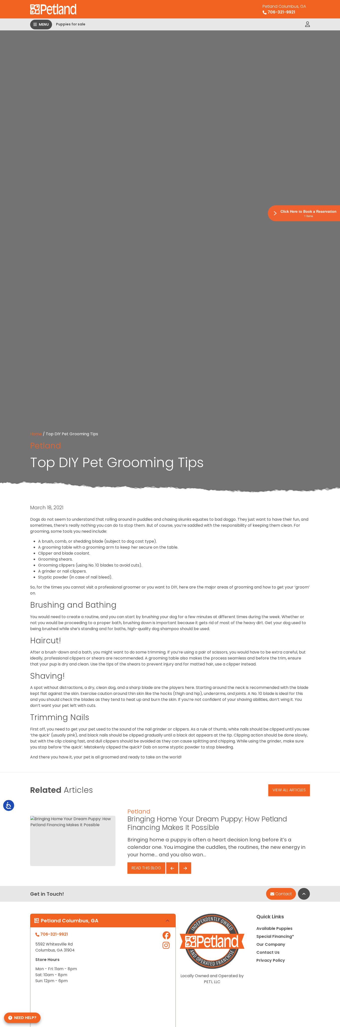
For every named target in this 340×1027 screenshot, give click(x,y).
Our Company (270, 944)
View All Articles (289, 790)
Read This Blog (146, 868)
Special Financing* (275, 936)
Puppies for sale (70, 24)
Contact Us (268, 952)
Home (36, 434)
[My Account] (307, 24)
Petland (45, 445)
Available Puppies (274, 928)
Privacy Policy (270, 960)
